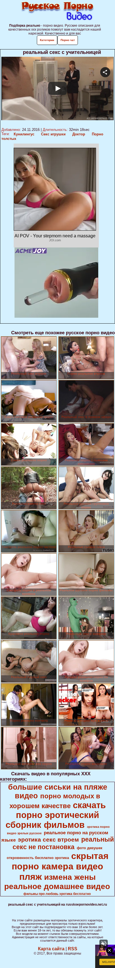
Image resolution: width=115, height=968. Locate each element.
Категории (47, 40)
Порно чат (68, 40)
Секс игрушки (53, 134)
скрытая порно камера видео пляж (60, 866)
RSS (72, 948)
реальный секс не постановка (63, 843)
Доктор (78, 134)
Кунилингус (24, 134)
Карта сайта (51, 948)
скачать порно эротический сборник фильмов (56, 815)
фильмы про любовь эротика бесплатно (57, 894)
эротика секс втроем (48, 839)
